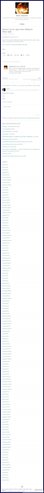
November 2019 (6, 263)
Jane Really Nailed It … (7, 131)
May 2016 (4, 369)
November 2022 (6, 179)
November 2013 (6, 442)
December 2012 (5, 467)
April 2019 (4, 280)
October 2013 (5, 444)
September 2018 (6, 298)
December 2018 (5, 290)
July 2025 (4, 164)
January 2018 (5, 318)
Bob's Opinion (22, 15)
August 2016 (5, 361)
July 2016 (4, 364)
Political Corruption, (14, 61)
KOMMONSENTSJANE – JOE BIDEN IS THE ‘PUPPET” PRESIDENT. (17, 136)
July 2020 (4, 245)
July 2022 (4, 187)
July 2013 (4, 452)
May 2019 (4, 278)
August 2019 (5, 270)
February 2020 (5, 258)
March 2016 (5, 374)
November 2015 (5, 384)
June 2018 (4, 306)
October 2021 (5, 210)
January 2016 (5, 379)
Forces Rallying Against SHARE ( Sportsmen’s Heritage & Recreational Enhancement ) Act (32, 79)
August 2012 (5, 469)
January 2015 (5, 406)
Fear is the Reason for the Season (9, 144)
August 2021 (5, 215)
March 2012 (5, 480)
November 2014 (5, 411)
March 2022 (5, 197)
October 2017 (5, 326)
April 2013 (4, 459)
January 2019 (5, 288)
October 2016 (5, 356)
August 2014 (5, 419)
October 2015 (5, 386)
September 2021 (6, 212)
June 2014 (4, 424)
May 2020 (4, 250)
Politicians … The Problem (8, 126)
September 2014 (6, 416)
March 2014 (5, 432)
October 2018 (5, 295)
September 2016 (6, 358)
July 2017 (4, 333)
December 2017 (5, 321)
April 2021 (4, 225)
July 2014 (4, 422)
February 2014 (5, 434)
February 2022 (5, 200)
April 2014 (4, 429)
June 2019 (4, 275)
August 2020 (5, 242)
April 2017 (4, 341)
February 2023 (5, 177)
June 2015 (4, 396)
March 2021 (5, 227)
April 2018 (4, 311)
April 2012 (4, 477)
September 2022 (6, 184)
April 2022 (4, 195)
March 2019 (5, 283)
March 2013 (5, 462)
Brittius (12, 93)
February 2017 (5, 346)
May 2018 (4, 308)
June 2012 (4, 475)
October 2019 (5, 265)
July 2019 (4, 273)
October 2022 (5, 182)
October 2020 (5, 237)
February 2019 (5, 285)
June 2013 (4, 454)
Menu (22, 24)
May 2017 (4, 338)
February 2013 (5, 464)
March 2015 (5, 401)
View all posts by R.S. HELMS (15, 73)
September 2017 (6, 328)
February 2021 (5, 230)
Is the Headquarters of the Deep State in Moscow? (10, 79)
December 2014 (5, 409)
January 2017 (5, 348)
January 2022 (5, 202)
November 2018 (6, 293)
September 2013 (6, 447)
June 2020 (4, 248)
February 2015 (5, 404)
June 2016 (4, 366)
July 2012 (4, 472)
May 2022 (4, 192)
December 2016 (5, 351)
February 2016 (5, 376)
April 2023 (4, 172)
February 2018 (5, 316)
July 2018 (4, 303)
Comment (37, 115)
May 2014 (4, 427)
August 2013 (5, 449)
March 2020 (5, 255)
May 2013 (4, 457)
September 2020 (6, 240)
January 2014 (5, 437)
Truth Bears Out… (6, 146)
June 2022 (4, 190)
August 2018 (5, 300)
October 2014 (5, 414)
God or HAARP (5, 129)
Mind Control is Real (7, 139)
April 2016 (4, 371)
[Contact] (22, 487)
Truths (3, 153)
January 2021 (5, 232)
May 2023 (4, 169)
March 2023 (5, 174)
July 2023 (4, 167)
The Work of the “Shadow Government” (11, 156)
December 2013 (5, 439)
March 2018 (5, 313)
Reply (3, 98)
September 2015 (6, 389)
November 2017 (5, 323)
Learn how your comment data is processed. (30, 118)
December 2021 (5, 205)
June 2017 (4, 336)
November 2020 (6, 235)
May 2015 (4, 399)
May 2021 (4, 222)
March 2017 (5, 343)
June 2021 (4, 220)
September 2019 (6, 268)
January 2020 (5, 260)
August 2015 (5, 391)
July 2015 (4, 394)
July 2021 (4, 217)
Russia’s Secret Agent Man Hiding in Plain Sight (16, 44)
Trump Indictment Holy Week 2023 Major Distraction (14, 141)
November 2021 (6, 207)
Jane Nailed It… (5, 134)
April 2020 (4, 253)
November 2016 (6, 353)
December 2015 (5, 381)
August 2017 (5, 331)
